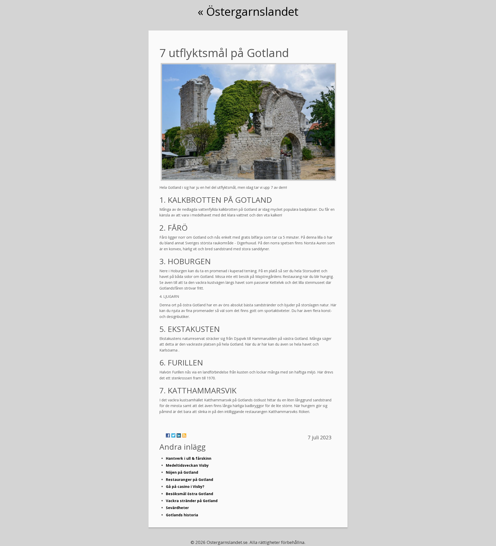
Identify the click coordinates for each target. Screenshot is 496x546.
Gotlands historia (182, 514)
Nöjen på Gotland (182, 472)
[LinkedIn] (179, 435)
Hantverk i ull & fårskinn (188, 458)
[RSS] (184, 435)
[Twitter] (173, 435)
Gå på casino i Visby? (185, 486)
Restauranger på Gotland (189, 479)
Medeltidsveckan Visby (187, 465)
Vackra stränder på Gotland (192, 500)
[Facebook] (168, 435)
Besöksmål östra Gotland (189, 493)
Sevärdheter (177, 507)
